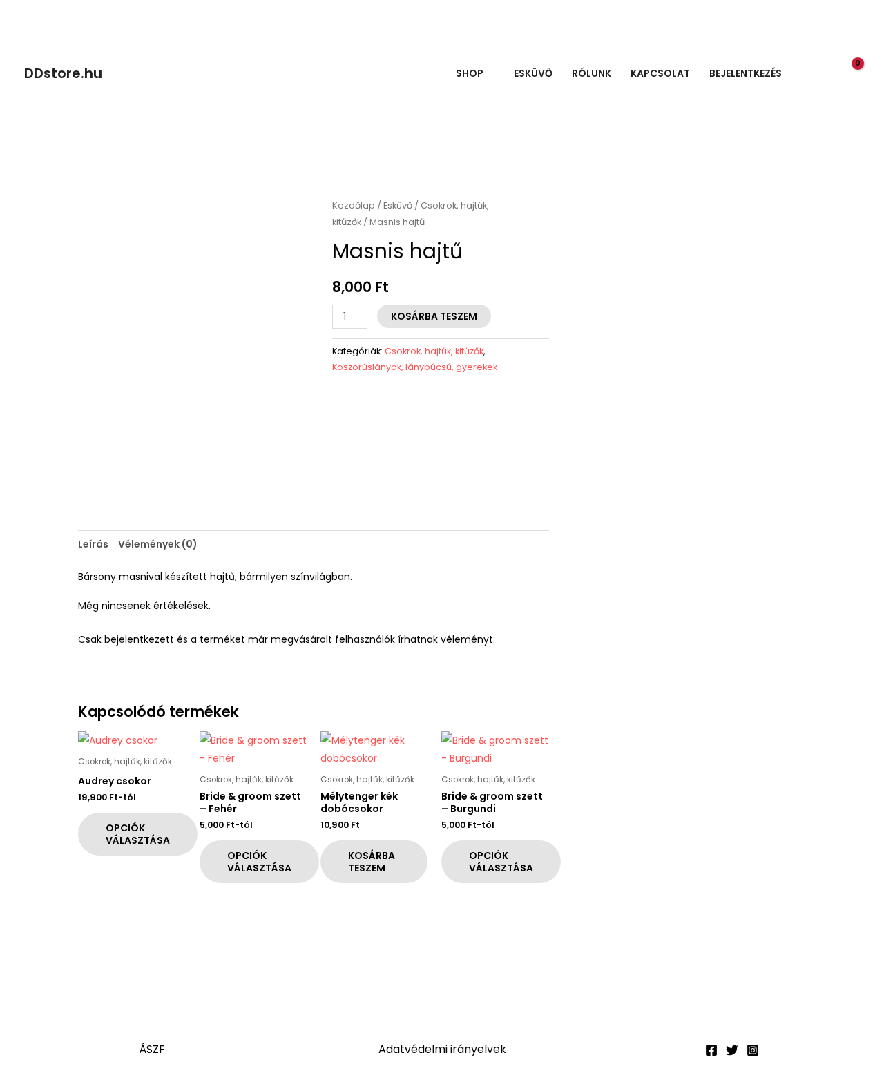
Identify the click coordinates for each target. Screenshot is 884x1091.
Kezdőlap (353, 205)
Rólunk (591, 73)
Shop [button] (469, 73)
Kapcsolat (660, 73)
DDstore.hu (63, 73)
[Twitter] (732, 1050)
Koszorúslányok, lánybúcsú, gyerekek (414, 367)
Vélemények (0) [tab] (158, 544)
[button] (821, 73)
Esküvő (533, 73)
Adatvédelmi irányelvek (442, 1049)
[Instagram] (753, 1050)
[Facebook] (711, 1050)
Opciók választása (138, 834)
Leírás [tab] (93, 544)
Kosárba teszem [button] (371, 862)
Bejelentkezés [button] (745, 73)
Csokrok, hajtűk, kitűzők (434, 351)
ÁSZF (152, 1049)
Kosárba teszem (434, 316)
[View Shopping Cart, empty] (850, 73)
